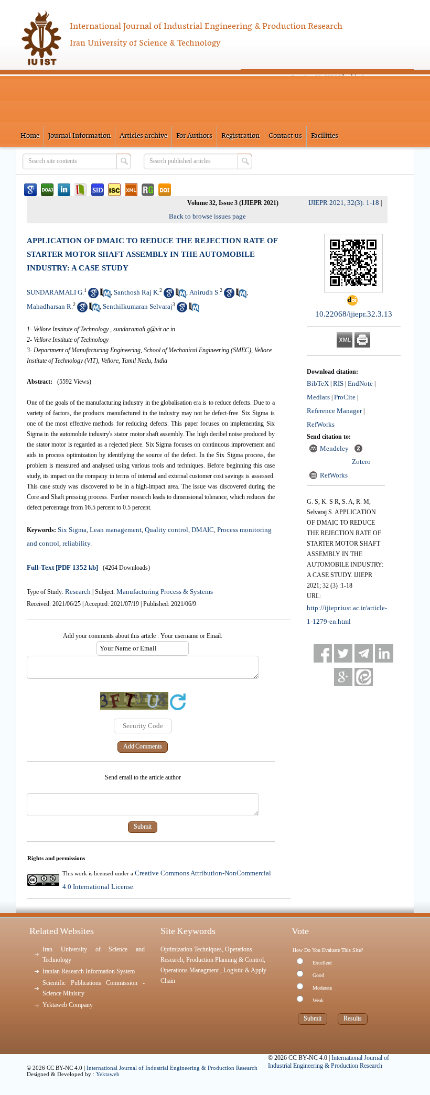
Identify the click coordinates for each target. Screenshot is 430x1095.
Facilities (324, 136)
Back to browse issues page (207, 216)
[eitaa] (363, 677)
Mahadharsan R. (50, 306)
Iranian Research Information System (88, 971)
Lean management (116, 530)
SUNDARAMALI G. (55, 292)
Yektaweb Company (67, 1005)
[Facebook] (323, 653)
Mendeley (334, 448)
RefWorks (321, 424)
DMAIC (202, 530)
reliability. (77, 543)
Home (29, 136)
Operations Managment (190, 970)
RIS (338, 383)
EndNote (360, 383)
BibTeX (318, 383)
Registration (240, 136)
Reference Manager (334, 411)
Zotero (361, 461)
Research (78, 591)
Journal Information (79, 136)
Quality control (166, 530)
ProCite (345, 397)
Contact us (285, 136)
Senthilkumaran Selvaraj (138, 306)
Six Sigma (72, 530)
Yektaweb (108, 1074)
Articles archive (143, 136)
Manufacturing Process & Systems (164, 591)
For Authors (194, 136)
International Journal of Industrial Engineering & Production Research (172, 1068)
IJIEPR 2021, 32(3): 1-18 (343, 203)
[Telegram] (363, 653)
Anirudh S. (204, 292)
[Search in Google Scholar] (93, 296)
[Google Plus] (343, 677)
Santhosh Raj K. (136, 292)
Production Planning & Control (225, 959)
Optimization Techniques (191, 949)
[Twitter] (343, 653)
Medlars (318, 397)
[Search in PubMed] (105, 296)
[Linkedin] (384, 653)
